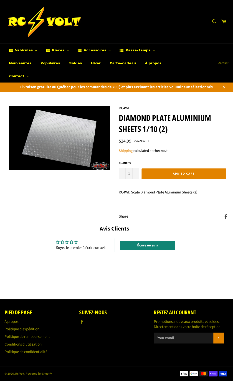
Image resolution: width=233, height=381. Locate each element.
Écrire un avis (147, 245)
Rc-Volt (19, 373)
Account (223, 63)
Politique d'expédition (22, 329)
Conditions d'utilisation (23, 344)
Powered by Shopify (39, 373)
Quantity (125, 163)
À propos (11, 321)
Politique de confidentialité (26, 352)
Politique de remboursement (27, 336)
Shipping (126, 150)
